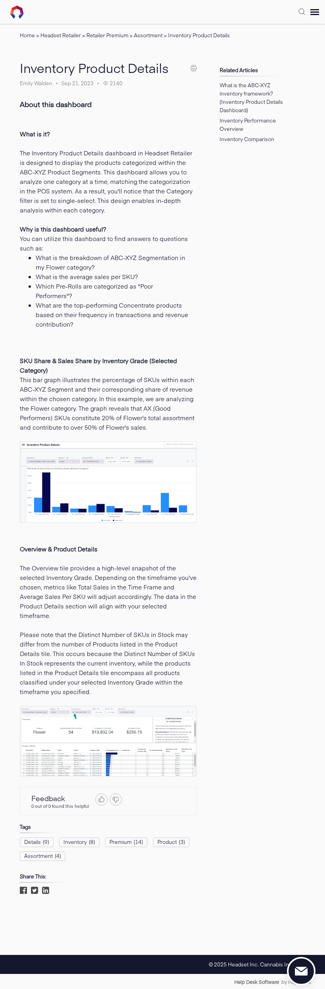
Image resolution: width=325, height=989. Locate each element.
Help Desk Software (256, 982)
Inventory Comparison (247, 139)
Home (27, 35)
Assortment (149, 35)
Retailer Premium (108, 35)
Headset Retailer (61, 35)
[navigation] (314, 12)
